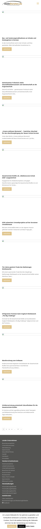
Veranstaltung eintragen (9, 493)
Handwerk (5, 456)
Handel (4, 454)
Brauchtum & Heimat (8, 470)
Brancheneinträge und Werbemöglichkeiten (15, 500)
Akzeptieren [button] (11, 526)
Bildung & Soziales (7, 481)
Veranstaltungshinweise (9, 489)
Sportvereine (6, 479)
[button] (38, 3)
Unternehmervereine (8, 468)
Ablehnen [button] (21, 526)
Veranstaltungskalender (9, 486)
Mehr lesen (30, 526)
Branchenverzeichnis (8, 443)
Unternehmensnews (8, 445)
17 (18, 429)
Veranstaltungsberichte (9, 491)
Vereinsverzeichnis (7, 464)
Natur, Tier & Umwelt (8, 477)
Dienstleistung (6, 448)
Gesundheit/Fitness (8, 452)
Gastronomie (6, 450)
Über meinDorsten (7, 498)
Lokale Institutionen (8, 466)
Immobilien (5, 458)
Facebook (6, 503)
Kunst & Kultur (6, 472)
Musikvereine (6, 475)
